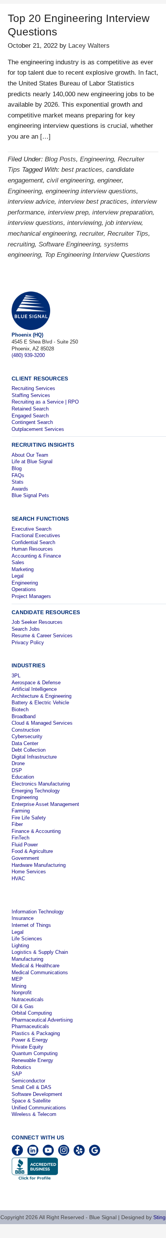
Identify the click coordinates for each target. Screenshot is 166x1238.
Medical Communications (40, 972)
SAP (17, 1074)
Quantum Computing (35, 1053)
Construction (26, 730)
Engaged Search (30, 416)
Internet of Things (31, 925)
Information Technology (38, 912)
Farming (21, 811)
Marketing (23, 569)
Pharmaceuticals (30, 1026)
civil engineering (70, 180)
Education (23, 777)
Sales (18, 562)
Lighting (20, 945)
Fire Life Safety (29, 818)
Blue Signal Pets (30, 495)
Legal (18, 576)
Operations (24, 589)
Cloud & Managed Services (42, 723)
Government (25, 858)
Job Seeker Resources (37, 622)
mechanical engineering (42, 233)
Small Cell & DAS (31, 1087)
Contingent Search (32, 422)
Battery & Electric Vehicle (40, 702)
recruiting (21, 244)
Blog (17, 468)
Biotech (20, 709)
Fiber (17, 824)
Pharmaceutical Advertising (42, 1020)
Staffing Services (31, 395)
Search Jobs (26, 629)
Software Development (37, 1094)
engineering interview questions (91, 191)
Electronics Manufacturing (41, 784)
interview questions (35, 222)
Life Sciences (27, 938)
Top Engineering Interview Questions (97, 254)
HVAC (18, 878)
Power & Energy (30, 1040)
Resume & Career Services (42, 635)
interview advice (31, 201)
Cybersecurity (27, 736)
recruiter (91, 233)
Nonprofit (22, 992)
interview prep (68, 212)
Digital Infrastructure (34, 757)
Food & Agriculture (32, 851)
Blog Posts (60, 159)
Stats (18, 482)
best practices (81, 169)
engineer (109, 180)
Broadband (24, 716)
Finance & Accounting (36, 831)
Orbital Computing (32, 1013)
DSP (17, 770)
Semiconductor (28, 1081)
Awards (20, 489)
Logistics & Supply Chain (40, 952)
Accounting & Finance (36, 556)
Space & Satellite (31, 1101)
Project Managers (31, 596)
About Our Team (30, 455)
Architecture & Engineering (41, 696)
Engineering (97, 159)
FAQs (18, 475)
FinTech (20, 838)
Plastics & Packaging (36, 1033)
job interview (123, 222)
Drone (18, 763)
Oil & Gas (23, 1006)
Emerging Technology (36, 791)
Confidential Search (33, 542)
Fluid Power (25, 845)
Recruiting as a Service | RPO (45, 402)
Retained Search (30, 409)
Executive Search (31, 529)
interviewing (84, 222)
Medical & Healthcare (35, 965)
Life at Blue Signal (32, 461)
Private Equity (27, 1047)
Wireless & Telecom (34, 1114)
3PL (16, 675)
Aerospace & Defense (36, 682)
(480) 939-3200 (28, 355)
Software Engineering (69, 244)
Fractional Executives (36, 535)
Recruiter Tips (127, 233)
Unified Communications (39, 1108)
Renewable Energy (32, 1060)
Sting (159, 1217)
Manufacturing (27, 959)
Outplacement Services (38, 429)
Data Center (25, 743)
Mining (19, 986)
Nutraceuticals (28, 999)
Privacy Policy (28, 642)
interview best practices (92, 201)
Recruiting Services (33, 388)
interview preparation (122, 212)
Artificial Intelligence (34, 689)
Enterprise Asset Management (45, 804)
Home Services (29, 871)
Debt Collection (29, 750)
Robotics (21, 1067)
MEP (17, 979)
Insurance (23, 918)
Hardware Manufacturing (39, 865)
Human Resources (32, 549)
